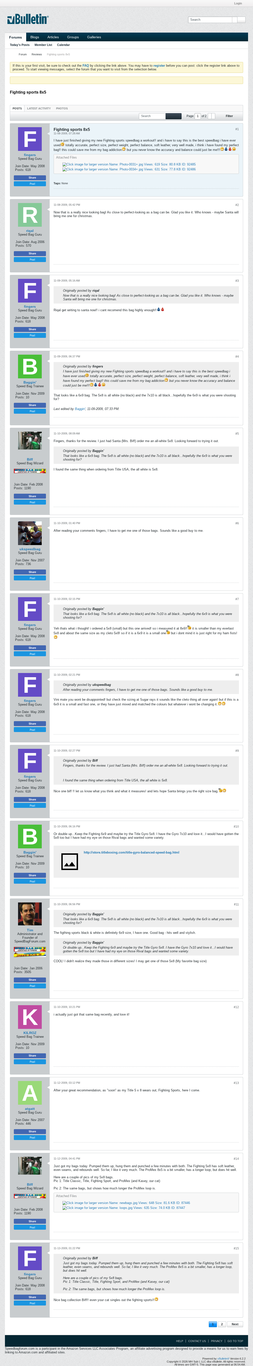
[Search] (241, 20)
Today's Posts (20, 45)
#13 (236, 1083)
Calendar (63, 45)
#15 (236, 1248)
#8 (237, 675)
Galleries (94, 37)
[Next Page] (213, 116)
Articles (53, 37)
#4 (237, 356)
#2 (237, 205)
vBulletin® (223, 1358)
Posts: (19, 170)
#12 (236, 1007)
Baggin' (80, 409)
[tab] (17, 108)
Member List (43, 45)
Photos (62, 108)
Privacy (216, 1341)
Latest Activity (39, 108)
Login (238, 3)
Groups (73, 37)
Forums (15, 37)
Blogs (34, 37)
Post (32, 183)
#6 (237, 523)
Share (32, 177)
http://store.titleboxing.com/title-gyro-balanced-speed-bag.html (131, 852)
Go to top (235, 1341)
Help (179, 1341)
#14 (236, 1159)
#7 (237, 599)
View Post (102, 290)
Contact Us (197, 1341)
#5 (237, 433)
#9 (237, 751)
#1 (237, 129)
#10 (236, 826)
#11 (236, 904)
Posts (17, 108)
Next (235, 1324)
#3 (237, 281)
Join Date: (22, 166)
